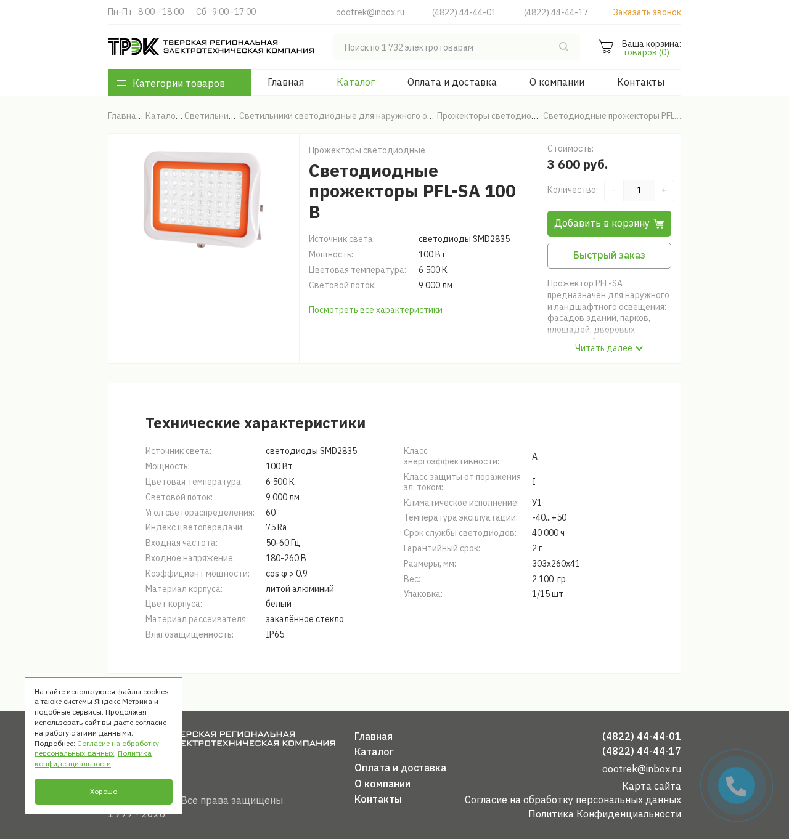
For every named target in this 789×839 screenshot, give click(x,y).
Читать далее (603, 348)
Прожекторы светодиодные (367, 150)
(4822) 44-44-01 (464, 12)
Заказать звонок (647, 12)
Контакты (640, 82)
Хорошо (103, 791)
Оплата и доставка (452, 82)
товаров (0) (646, 52)
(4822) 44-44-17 (556, 12)
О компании (556, 82)
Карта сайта (651, 786)
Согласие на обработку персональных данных (573, 799)
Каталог (356, 82)
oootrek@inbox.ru (370, 12)
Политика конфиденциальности (93, 758)
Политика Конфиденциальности (604, 814)
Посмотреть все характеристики (376, 309)
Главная (286, 82)
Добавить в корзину (602, 223)
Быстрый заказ (609, 255)
